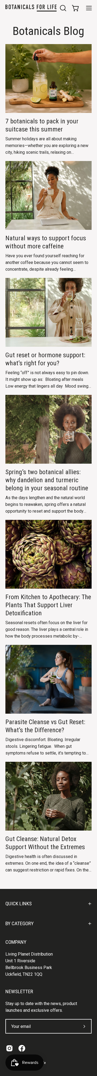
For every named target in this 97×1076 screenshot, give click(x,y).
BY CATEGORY (19, 923)
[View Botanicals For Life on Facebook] (22, 1048)
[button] (62, 8)
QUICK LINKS (18, 903)
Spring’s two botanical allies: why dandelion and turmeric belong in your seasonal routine (46, 480)
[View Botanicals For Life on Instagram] (9, 1048)
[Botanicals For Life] (31, 8)
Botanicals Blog (48, 31)
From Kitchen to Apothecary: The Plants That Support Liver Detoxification (48, 605)
